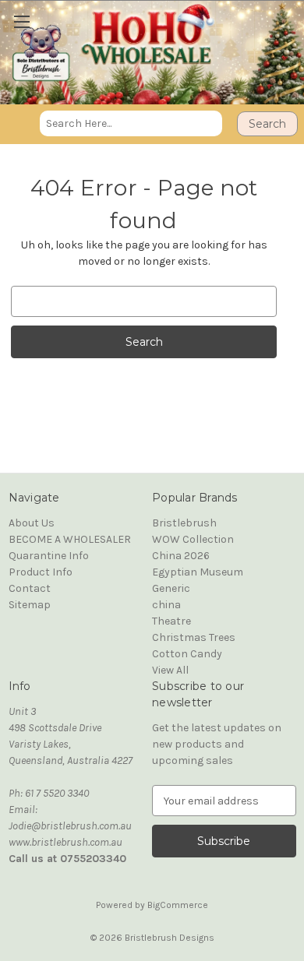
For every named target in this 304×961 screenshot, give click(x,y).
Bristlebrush (184, 523)
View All (170, 670)
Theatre (171, 621)
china (166, 604)
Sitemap (30, 604)
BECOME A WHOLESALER (70, 539)
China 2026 (181, 555)
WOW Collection (193, 539)
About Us (32, 523)
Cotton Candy (187, 653)
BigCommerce (177, 904)
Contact (30, 588)
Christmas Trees (193, 637)
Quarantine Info (49, 555)
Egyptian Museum (197, 572)
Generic (171, 588)
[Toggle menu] (17, 17)
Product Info (40, 572)
